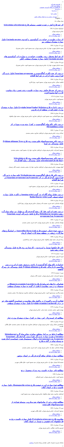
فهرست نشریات (55, 4)
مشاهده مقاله (56, 34)
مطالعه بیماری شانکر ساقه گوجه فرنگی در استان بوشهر (40, 356)
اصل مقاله (54, 36)
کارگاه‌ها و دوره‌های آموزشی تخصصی (50, 7)
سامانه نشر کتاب (55, 6)
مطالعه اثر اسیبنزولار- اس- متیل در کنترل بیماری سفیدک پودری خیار (35, 318)
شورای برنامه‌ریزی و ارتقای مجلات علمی (45, 16)
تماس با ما (54, 13)
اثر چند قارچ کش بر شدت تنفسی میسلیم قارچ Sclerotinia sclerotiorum (33, 25)
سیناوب (31, 442)
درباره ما (57, 9)
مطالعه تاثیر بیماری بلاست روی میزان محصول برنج (42, 370)
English (58, 18)
